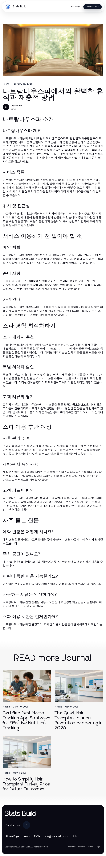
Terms (90, 846)
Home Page (12, 836)
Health (6, 84)
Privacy (81, 846)
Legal (98, 846)
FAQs (37, 836)
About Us (71, 846)
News (26, 836)
